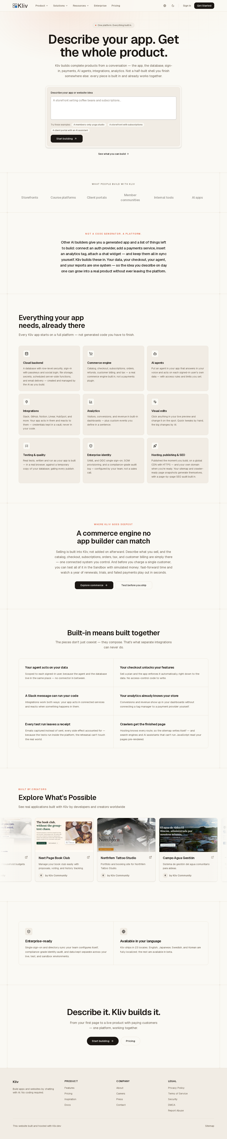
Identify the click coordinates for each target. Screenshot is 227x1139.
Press (119, 1099)
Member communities (130, 197)
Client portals (97, 197)
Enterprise (100, 5)
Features (69, 1087)
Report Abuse (176, 1110)
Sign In (187, 5)
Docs (68, 1104)
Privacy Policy (176, 1087)
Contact (121, 1104)
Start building (64, 138)
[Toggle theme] (172, 5)
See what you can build (112, 153)
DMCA (171, 1104)
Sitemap (209, 1126)
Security (173, 1099)
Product (40, 5)
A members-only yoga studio (89, 124)
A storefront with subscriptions (126, 124)
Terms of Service (178, 1093)
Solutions (59, 5)
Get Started (204, 5)
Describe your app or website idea (72, 92)
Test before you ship (133, 585)
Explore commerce (92, 585)
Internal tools (164, 197)
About (119, 1087)
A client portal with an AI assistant (70, 130)
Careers (120, 1093)
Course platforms (63, 197)
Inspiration (70, 1099)
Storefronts (29, 197)
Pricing (116, 5)
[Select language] (164, 5)
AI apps (197, 197)
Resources (79, 5)
